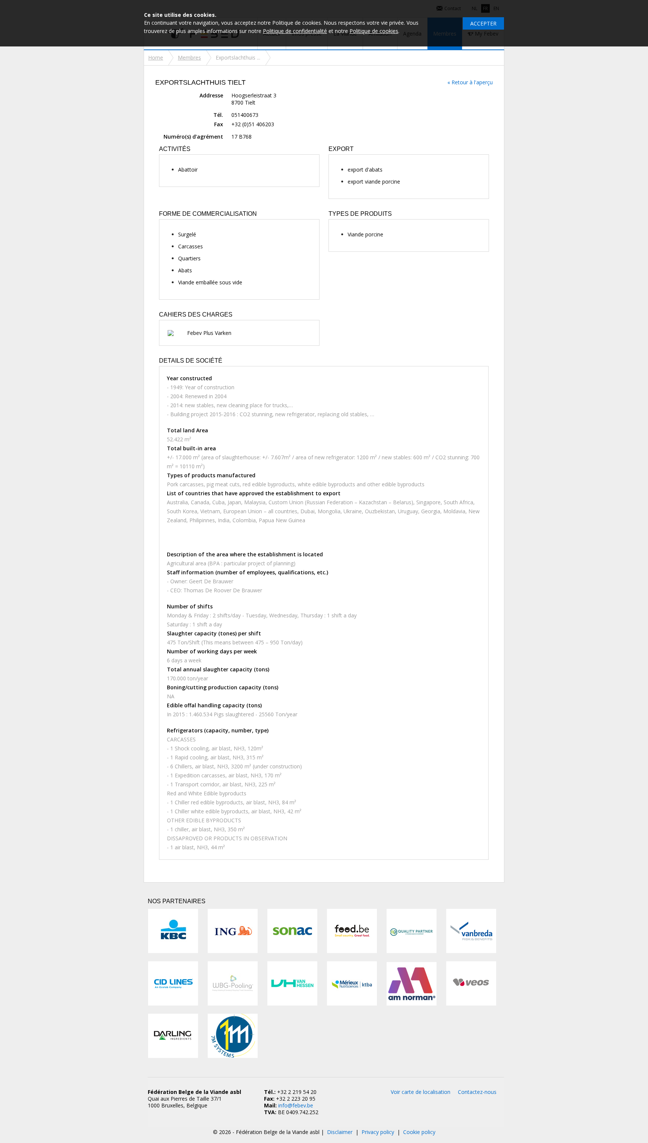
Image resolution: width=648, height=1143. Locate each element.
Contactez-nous (477, 1091)
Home (155, 57)
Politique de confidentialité (295, 30)
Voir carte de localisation (420, 1091)
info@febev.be (295, 1105)
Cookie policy (419, 1132)
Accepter (483, 23)
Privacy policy (378, 1132)
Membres (189, 57)
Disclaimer (339, 1132)
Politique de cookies (374, 30)
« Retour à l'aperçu (470, 82)
